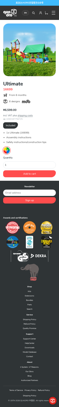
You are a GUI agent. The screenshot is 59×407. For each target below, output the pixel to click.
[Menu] (53, 12)
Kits (29, 291)
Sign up (29, 200)
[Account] (41, 13)
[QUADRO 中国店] (10, 13)
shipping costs (25, 115)
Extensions (29, 296)
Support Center (29, 338)
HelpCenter (29, 343)
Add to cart (29, 174)
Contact (29, 356)
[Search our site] (33, 13)
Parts (29, 304)
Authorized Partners (29, 380)
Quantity (8, 157)
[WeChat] (29, 210)
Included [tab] (10, 125)
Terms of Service (16, 390)
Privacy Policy (30, 390)
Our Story (29, 371)
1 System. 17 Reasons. (29, 367)
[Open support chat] (52, 400)
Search (29, 309)
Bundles (29, 300)
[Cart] (46, 13)
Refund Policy (29, 324)
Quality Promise (29, 328)
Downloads (29, 347)
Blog (29, 376)
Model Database (29, 352)
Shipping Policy (29, 319)
